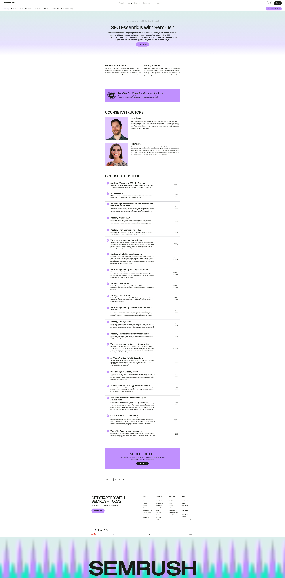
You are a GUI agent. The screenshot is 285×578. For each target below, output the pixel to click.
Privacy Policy (146, 534)
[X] (107, 530)
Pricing (130, 3)
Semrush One (146, 500)
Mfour (157, 510)
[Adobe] (93, 534)
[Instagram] (95, 530)
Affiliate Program (147, 517)
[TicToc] (98, 530)
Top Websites (159, 514)
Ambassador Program (187, 519)
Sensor (157, 519)
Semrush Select (172, 510)
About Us (171, 500)
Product (121, 3)
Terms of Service (159, 534)
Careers (171, 505)
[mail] (115, 479)
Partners (171, 507)
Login (269, 3)
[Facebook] (104, 530)
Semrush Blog (185, 514)
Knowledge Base (186, 500)
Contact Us (171, 514)
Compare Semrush (147, 510)
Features (145, 503)
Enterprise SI (159, 505)
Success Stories (147, 512)
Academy (184, 503)
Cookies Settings (172, 534)
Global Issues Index (173, 512)
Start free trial (98, 510)
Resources (146, 3)
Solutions (137, 3)
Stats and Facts (147, 514)
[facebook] (112, 479)
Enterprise (156, 3)
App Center (158, 512)
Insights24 (158, 507)
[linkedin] (123, 479)
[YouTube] (101, 530)
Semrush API (185, 505)
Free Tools (158, 517)
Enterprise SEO (159, 500)
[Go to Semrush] (8, 3)
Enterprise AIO (159, 503)
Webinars (184, 516)
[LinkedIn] (92, 530)
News (170, 503)
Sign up (278, 3)
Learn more (154, 97)
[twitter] (119, 479)
